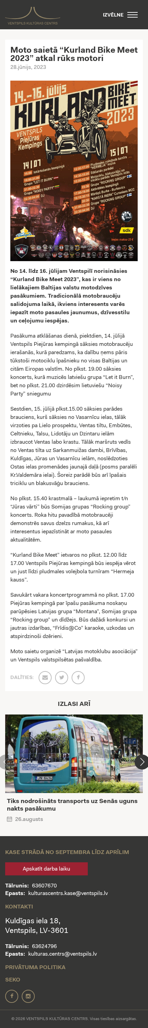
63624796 (44, 946)
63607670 (44, 886)
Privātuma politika (35, 967)
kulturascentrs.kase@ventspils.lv (68, 893)
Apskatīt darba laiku (46, 869)
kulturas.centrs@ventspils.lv (62, 954)
